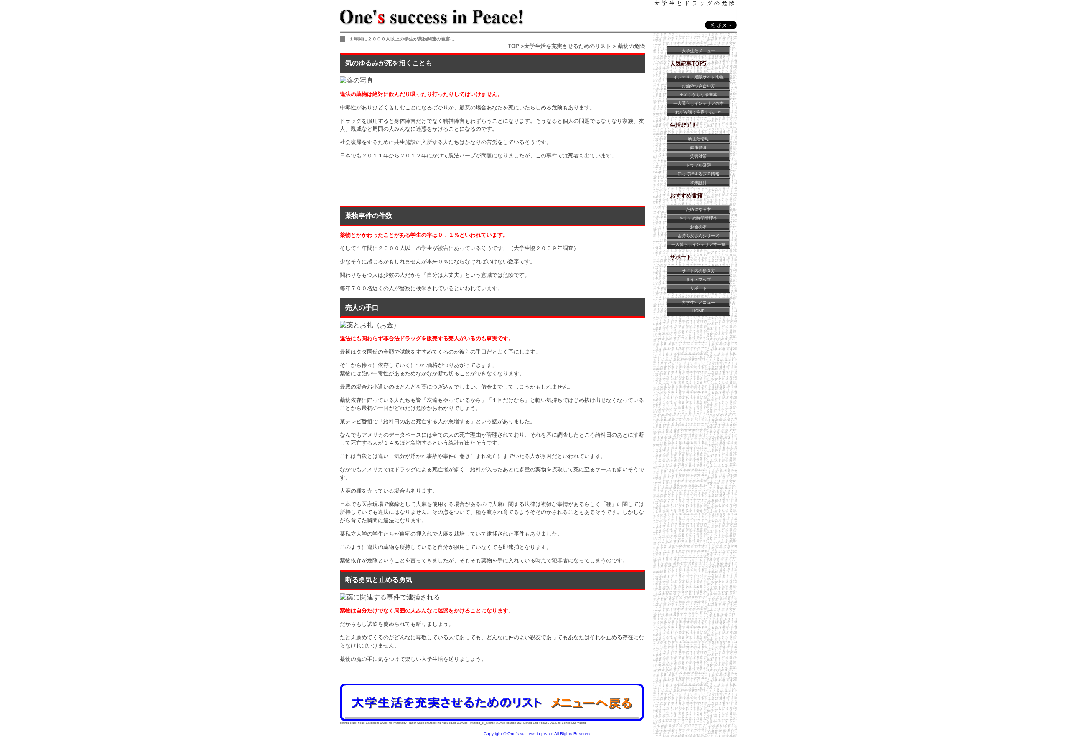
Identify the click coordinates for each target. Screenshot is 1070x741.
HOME (698, 311)
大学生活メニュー (698, 50)
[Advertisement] (492, 184)
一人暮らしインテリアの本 (698, 103)
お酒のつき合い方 (698, 85)
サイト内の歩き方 (698, 270)
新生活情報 (698, 139)
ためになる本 (698, 209)
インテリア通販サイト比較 (698, 77)
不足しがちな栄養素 (698, 94)
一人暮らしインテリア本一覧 (698, 244)
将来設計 (698, 182)
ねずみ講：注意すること (698, 112)
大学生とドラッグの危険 (695, 3)
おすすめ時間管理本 (698, 218)
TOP (513, 46)
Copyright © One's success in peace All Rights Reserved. (538, 733)
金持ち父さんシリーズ (698, 235)
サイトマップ (698, 279)
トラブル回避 (698, 165)
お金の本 (698, 227)
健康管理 (698, 147)
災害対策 (698, 156)
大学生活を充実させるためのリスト (567, 46)
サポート (698, 288)
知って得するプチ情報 (698, 174)
